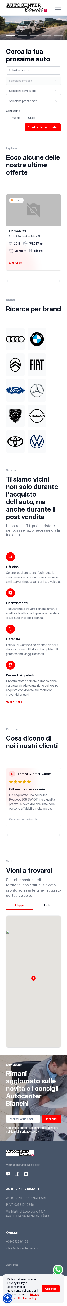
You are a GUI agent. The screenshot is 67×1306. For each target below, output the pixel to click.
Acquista (12, 1265)
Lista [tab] (47, 905)
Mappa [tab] (19, 905)
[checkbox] (7, 117)
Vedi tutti (13, 702)
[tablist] (33, 905)
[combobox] (33, 70)
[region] (33, 238)
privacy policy (30, 1131)
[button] (33, 979)
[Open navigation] (58, 8)
